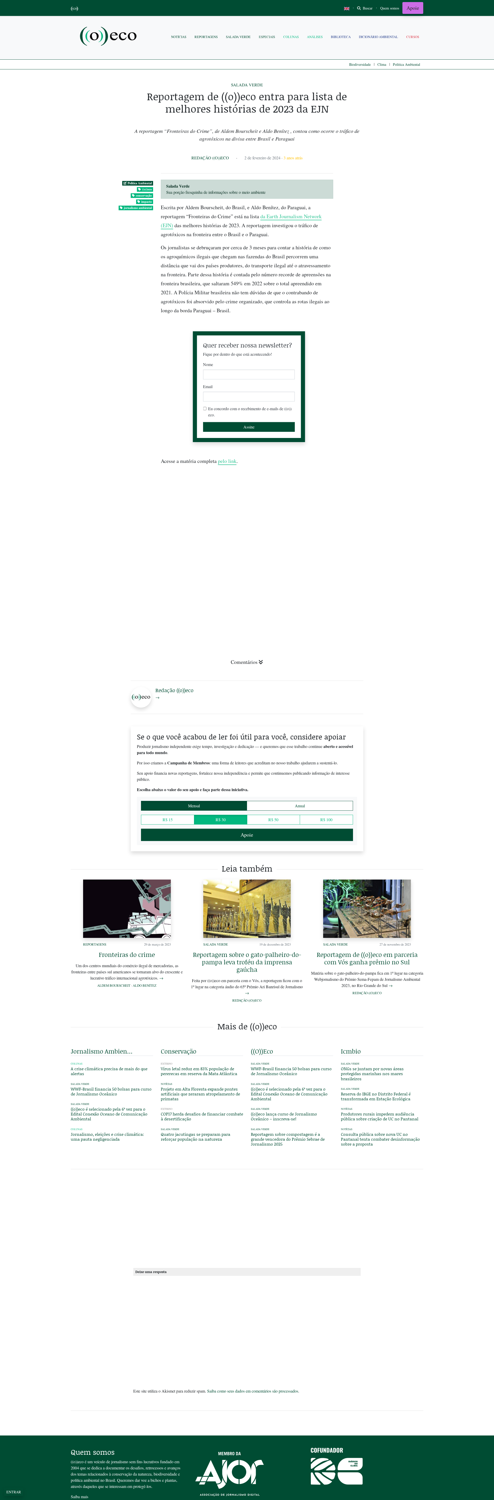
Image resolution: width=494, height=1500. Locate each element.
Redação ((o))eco (210, 157)
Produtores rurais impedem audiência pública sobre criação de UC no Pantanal (379, 1116)
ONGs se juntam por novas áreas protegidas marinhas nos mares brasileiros (372, 1073)
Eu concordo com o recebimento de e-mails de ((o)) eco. (250, 411)
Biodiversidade (360, 64)
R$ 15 (168, 819)
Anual (300, 805)
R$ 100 (326, 819)
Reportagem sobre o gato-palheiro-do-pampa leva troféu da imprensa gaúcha (247, 962)
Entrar (13, 1491)
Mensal (194, 805)
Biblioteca (341, 36)
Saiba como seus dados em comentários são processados (252, 1391)
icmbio (351, 1051)
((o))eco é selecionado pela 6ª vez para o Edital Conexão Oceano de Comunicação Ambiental (109, 1114)
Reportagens (206, 36)
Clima (381, 64)
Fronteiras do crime (127, 954)
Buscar (367, 8)
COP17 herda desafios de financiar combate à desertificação (202, 1116)
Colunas (291, 36)
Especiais (267, 36)
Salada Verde (238, 36)
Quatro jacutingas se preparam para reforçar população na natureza (195, 1136)
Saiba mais (79, 1496)
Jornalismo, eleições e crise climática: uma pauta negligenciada (107, 1136)
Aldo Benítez (144, 985)
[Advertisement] (382, 599)
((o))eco (147, 189)
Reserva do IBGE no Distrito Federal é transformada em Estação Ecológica (376, 1096)
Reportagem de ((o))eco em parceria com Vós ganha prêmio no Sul (367, 958)
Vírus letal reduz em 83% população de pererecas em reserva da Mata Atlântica (199, 1071)
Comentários (244, 661)
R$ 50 (273, 819)
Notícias (178, 36)
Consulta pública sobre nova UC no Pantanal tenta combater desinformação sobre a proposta (380, 1139)
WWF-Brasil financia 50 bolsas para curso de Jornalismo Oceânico (111, 1091)
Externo (166, 1063)
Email (208, 386)
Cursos (412, 36)
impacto (146, 201)
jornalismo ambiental (138, 208)
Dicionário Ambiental (378, 36)
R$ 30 (221, 819)
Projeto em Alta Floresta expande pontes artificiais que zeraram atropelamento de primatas (200, 1094)
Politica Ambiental (406, 64)
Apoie (413, 7)
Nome (208, 364)
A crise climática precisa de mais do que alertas (109, 1071)
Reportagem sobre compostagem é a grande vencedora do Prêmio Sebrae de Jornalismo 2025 (288, 1139)
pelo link (227, 461)
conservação (144, 195)
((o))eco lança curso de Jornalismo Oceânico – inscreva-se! (284, 1116)
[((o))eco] (109, 37)
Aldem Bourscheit (113, 985)
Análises (315, 36)
